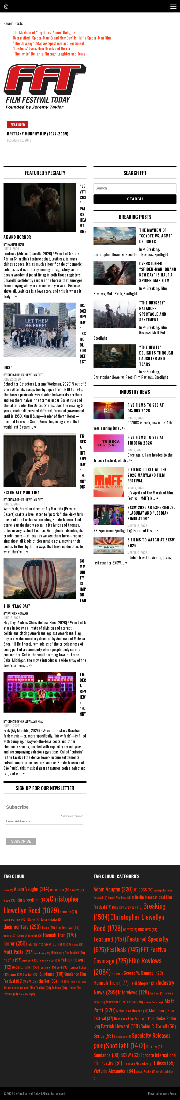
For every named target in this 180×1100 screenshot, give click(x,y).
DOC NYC (147, 929)
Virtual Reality (145, 1071)
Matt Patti (19, 951)
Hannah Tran (59, 934)
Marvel (77, 944)
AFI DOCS (143, 890)
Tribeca (59, 987)
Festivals (123, 949)
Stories (154, 1046)
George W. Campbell (29, 936)
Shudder (30, 974)
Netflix (12, 960)
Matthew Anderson (153, 1002)
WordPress (169, 1093)
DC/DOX (130, 929)
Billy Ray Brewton (127, 907)
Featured (18, 124)
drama (48, 927)
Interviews (133, 992)
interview (47, 943)
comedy (68, 911)
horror (15, 943)
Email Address (18, 821)
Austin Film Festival (121, 897)
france (10, 936)
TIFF (63, 981)
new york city (50, 960)
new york (30, 960)
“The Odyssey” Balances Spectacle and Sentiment (48, 43)
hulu (32, 944)
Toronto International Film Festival (27, 987)
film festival (67, 927)
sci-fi (62, 967)
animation (60, 889)
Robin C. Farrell (25, 967)
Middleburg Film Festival (68, 952)
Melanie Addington (132, 1010)
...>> (122, 428)
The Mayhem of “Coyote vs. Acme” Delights (44, 32)
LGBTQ (64, 944)
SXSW (30, 981)
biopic (10, 900)
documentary (22, 926)
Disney (33, 919)
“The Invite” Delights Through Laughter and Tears (49, 54)
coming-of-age (15, 919)
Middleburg (42, 953)
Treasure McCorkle (137, 1063)
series (16, 974)
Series (103, 1035)
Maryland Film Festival (124, 1001)
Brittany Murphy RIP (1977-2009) (37, 134)
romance (48, 967)
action (8, 890)
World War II (27, 994)
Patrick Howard (120, 1026)
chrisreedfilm (33, 899)
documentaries (52, 919)
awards (77, 890)
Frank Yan (117, 973)
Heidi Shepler (143, 983)
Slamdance (122, 1036)
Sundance (51, 973)
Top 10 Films (78, 981)
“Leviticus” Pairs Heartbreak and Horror (42, 48)
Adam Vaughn (31, 888)
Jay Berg (157, 993)
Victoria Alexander (114, 1070)
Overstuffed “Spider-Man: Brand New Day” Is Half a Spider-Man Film (62, 38)
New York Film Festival (132, 1018)
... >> (14, 296)
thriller (47, 981)
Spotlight (125, 1045)
